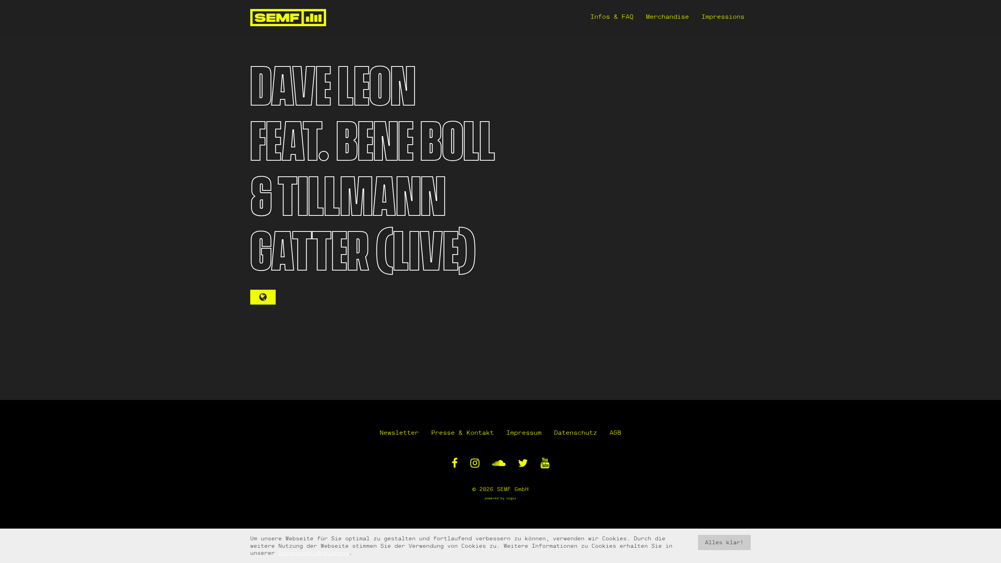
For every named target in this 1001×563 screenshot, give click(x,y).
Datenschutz (575, 432)
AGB (615, 432)
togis (511, 498)
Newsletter (399, 432)
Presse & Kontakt (462, 432)
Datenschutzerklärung (313, 552)
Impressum (524, 432)
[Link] (263, 297)
